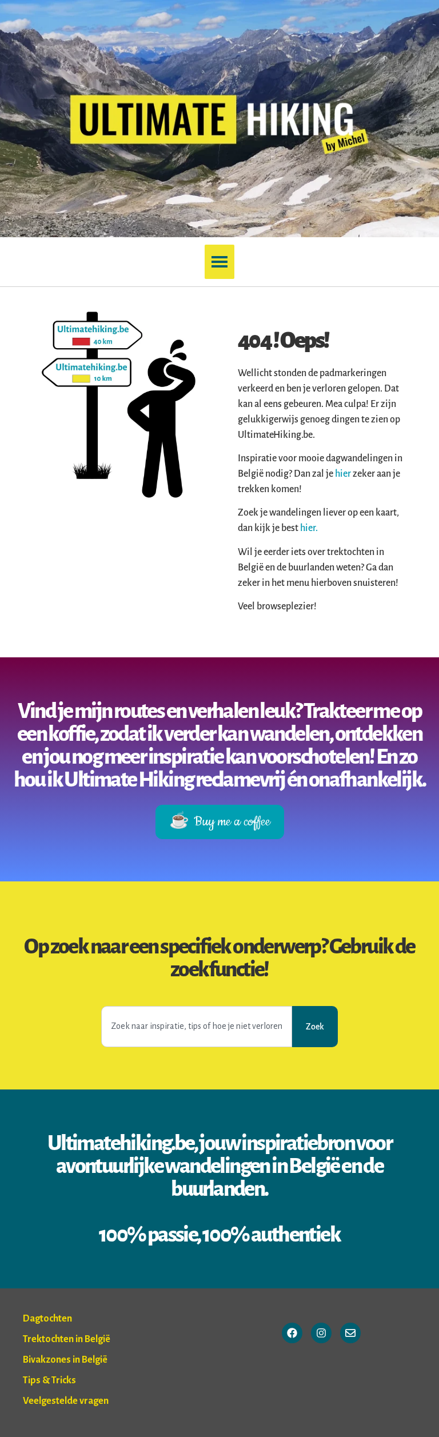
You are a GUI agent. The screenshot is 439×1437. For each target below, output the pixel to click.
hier (344, 474)
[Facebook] (292, 1333)
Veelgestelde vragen (66, 1401)
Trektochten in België (66, 1339)
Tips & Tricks (49, 1380)
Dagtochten (47, 1319)
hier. (309, 528)
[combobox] (197, 1026)
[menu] (219, 262)
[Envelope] (350, 1333)
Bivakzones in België (65, 1360)
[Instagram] (321, 1333)
